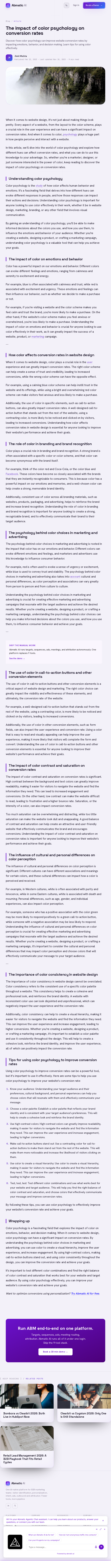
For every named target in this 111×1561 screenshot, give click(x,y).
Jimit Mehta (20, 56)
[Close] (103, 1520)
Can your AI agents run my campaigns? (44, 1540)
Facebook (12, 474)
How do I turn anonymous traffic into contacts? (78, 1535)
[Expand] (100, 1529)
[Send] (101, 1547)
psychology (70, 134)
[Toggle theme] (66, 5)
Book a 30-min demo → (55, 1351)
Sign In (76, 5)
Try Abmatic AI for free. (85, 1293)
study (39, 185)
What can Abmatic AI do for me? (41, 1535)
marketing (38, 336)
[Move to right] (96, 1529)
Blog (8, 21)
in (8, 1505)
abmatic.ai (70, 1554)
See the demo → (17, 658)
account (75, 576)
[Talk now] (96, 1547)
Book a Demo (94, 5)
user (89, 362)
